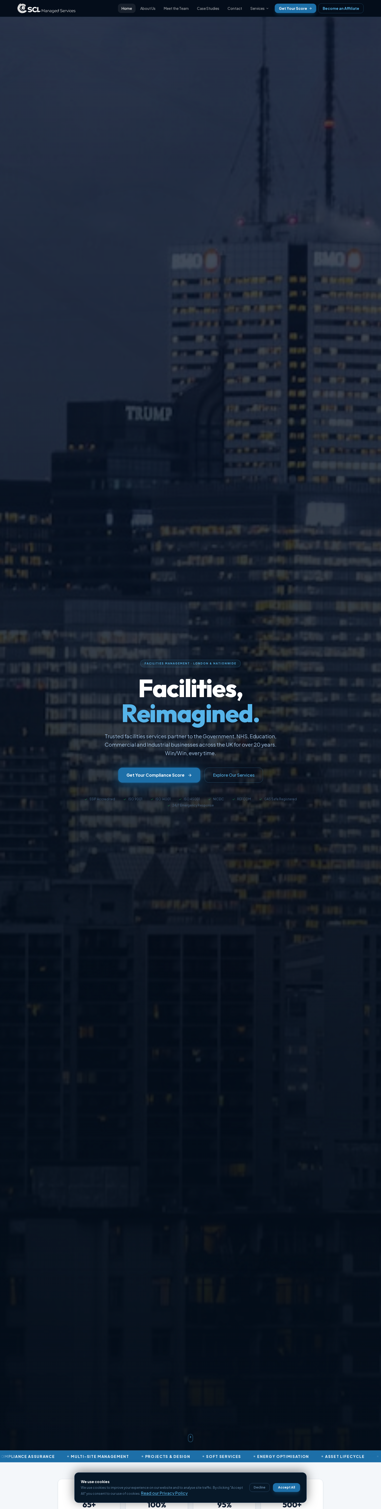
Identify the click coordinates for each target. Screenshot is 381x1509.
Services (257, 8)
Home (127, 8)
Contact (235, 8)
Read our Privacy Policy (164, 1493)
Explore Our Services (234, 775)
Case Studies (208, 8)
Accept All (286, 1487)
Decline (259, 1487)
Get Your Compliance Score (155, 775)
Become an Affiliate (341, 8)
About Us (148, 8)
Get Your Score (293, 8)
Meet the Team (176, 8)
